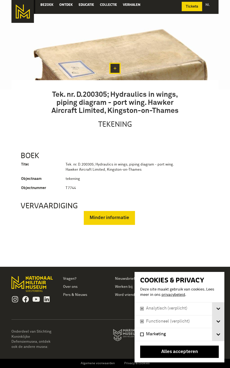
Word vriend (125, 295)
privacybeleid (173, 295)
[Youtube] (36, 299)
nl (208, 4)
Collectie (108, 4)
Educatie (86, 4)
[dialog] (179, 317)
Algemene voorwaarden (98, 363)
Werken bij (124, 286)
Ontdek (66, 4)
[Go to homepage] (32, 286)
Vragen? (69, 278)
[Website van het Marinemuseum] (134, 336)
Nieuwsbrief (125, 278)
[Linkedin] (46, 299)
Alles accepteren (179, 351)
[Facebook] (25, 299)
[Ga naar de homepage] (22, 11)
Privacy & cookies (137, 363)
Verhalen (131, 4)
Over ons (70, 286)
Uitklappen (115, 68)
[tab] (218, 308)
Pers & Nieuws (75, 295)
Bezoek (46, 4)
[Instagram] (15, 299)
